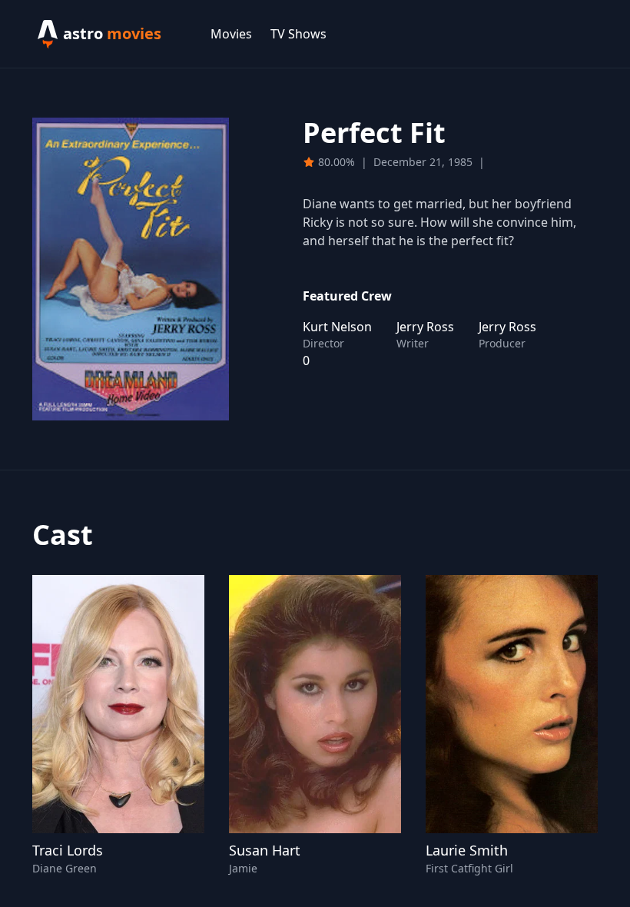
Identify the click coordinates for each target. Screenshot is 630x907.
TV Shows (298, 33)
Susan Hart (264, 850)
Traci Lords (67, 850)
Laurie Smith (467, 850)
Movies (231, 33)
